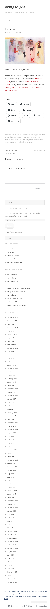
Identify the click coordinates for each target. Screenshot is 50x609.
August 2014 (11, 511)
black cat (13, 137)
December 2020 (12, 341)
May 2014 (10, 521)
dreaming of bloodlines (14, 262)
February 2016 (12, 450)
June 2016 (10, 439)
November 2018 (12, 368)
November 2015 (12, 460)
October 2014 (11, 504)
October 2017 (11, 392)
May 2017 (10, 402)
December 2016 (12, 419)
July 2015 (10, 473)
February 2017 (12, 412)
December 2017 (12, 385)
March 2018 (11, 375)
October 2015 (11, 463)
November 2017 (12, 389)
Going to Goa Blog (23, 137)
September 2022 (12, 328)
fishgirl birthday (12, 278)
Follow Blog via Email (17, 208)
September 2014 (12, 507)
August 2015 (11, 470)
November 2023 (12, 317)
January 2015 (11, 494)
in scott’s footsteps (13, 255)
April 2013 (10, 565)
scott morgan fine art (18, 140)
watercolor (13, 142)
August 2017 (11, 399)
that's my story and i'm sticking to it (18, 288)
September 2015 (12, 467)
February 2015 (12, 490)
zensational (39, 150)
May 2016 (10, 443)
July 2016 (10, 436)
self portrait (29, 140)
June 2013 (10, 558)
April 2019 (10, 361)
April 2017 (10, 406)
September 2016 (12, 429)
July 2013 (10, 555)
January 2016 (11, 453)
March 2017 (11, 409)
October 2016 (11, 426)
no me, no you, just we (14, 298)
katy (19, 33)
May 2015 (10, 480)
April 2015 (10, 484)
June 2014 (10, 518)
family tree (10, 252)
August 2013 (11, 551)
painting (33, 137)
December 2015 (12, 456)
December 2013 (12, 538)
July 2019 (10, 351)
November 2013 (12, 541)
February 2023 (12, 321)
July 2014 (10, 514)
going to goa (15, 6)
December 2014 (12, 497)
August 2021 (11, 338)
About (9, 285)
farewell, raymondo (13, 249)
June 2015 (10, 477)
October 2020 (11, 345)
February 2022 (12, 334)
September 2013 (12, 548)
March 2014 (11, 528)
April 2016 (10, 446)
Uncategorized (25, 135)
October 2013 (11, 545)
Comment (36, 188)
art (40, 135)
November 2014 (12, 501)
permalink (30, 142)
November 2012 (12, 582)
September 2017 (12, 395)
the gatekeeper (11, 295)
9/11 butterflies (12, 274)
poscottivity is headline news (16, 305)
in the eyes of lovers (13, 302)
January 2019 (11, 365)
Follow (9, 226)
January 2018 (11, 382)
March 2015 (11, 487)
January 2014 (11, 534)
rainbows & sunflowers (14, 259)
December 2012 (12, 579)
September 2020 (12, 348)
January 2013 (11, 575)
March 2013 (11, 568)
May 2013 (10, 562)
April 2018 (10, 372)
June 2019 (10, 355)
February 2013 (12, 572)
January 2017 (11, 416)
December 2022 (12, 324)
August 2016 (11, 433)
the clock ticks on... (13, 281)
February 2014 (12, 531)
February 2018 (12, 378)
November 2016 (12, 422)
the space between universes (16, 291)
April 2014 (10, 524)
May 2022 (10, 331)
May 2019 (10, 358)
